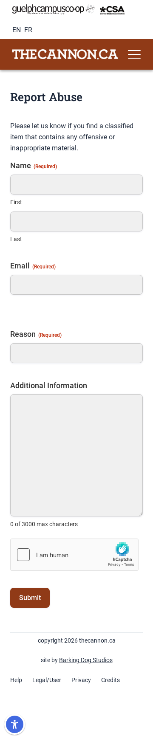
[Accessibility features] (14, 724)
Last (16, 239)
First (16, 202)
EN (16, 30)
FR (28, 30)
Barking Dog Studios (86, 660)
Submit (30, 598)
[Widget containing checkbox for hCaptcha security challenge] (74, 555)
